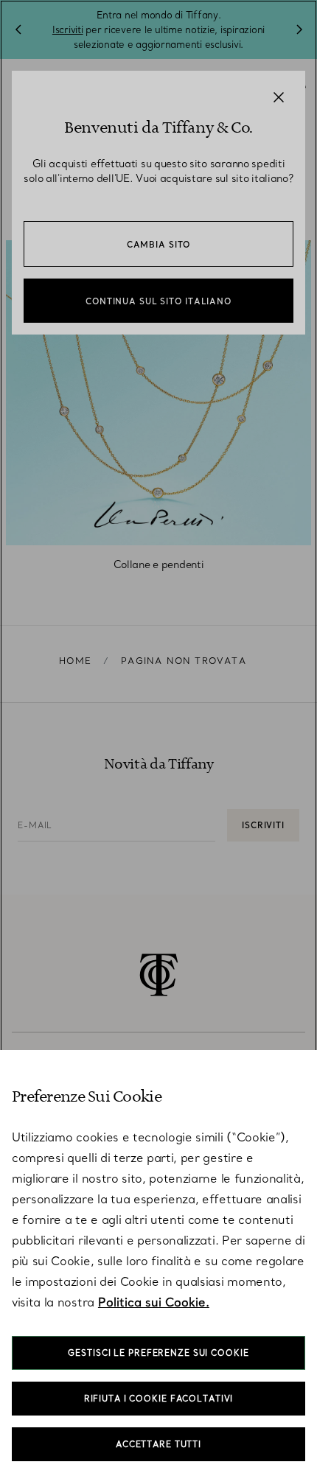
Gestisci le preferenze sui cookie (158, 1353)
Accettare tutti (158, 1444)
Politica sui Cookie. (153, 1302)
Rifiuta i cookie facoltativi (159, 1398)
